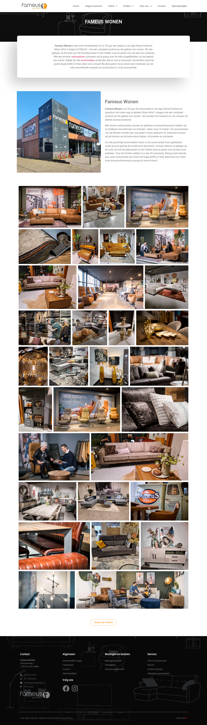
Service (150, 665)
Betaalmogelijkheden (115, 669)
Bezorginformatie (113, 660)
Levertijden (110, 665)
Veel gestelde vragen (72, 660)
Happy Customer (93, 6)
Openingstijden (179, 6)
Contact (162, 6)
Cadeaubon (68, 665)
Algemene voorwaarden (158, 673)
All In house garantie (157, 660)
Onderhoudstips (155, 669)
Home (76, 6)
